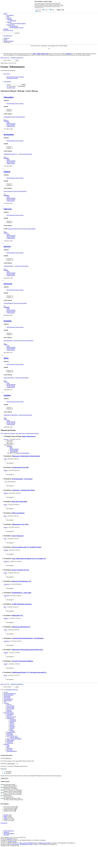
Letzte (17, 57)
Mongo (5, 675)
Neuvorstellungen (11, 732)
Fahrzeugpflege (10, 740)
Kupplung (8, 321)
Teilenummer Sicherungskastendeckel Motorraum (27, 649)
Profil (8, 122)
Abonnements (7, 696)
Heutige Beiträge (14, 26)
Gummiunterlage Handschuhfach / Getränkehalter (27, 638)
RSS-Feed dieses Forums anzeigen (15, 103)
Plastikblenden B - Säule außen (21, 592)
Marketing (39, 11)
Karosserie (8, 284)
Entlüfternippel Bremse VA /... (11, 154)
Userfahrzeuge (10, 714)
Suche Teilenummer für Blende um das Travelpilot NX (29, 558)
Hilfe (8, 16)
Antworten (12, 433)
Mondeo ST (10, 711)
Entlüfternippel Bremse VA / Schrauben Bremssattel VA (29, 672)
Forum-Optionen (7, 73)
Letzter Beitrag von (22, 433)
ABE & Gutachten (14, 737)
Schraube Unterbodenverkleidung (22, 661)
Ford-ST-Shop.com (8, 30)
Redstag (6, 470)
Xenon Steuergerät (8, 191)
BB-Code (6, 815)
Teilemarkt (6, 744)
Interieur (7, 246)
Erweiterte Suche (8, 35)
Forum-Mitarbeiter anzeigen (16, 27)
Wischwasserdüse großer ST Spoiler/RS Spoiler (26, 547)
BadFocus (6, 493)
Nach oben (15, 689)
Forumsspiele (10, 743)
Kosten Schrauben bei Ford (15, 228)
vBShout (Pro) (15, 844)
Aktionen (9, 22)
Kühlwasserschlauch (18, 513)
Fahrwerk (8, 209)
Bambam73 (6, 561)
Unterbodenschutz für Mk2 (20, 467)
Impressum (6, 832)
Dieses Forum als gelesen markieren (15, 76)
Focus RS (9, 710)
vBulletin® (9, 838)
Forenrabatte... (10, 734)
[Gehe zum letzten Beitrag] (22, 453)
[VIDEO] (6, 819)
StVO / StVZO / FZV (12, 736)
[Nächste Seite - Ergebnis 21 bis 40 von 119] (13, 57)
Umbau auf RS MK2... (9, 377)
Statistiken (53, 9)
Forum (5, 13)
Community (9, 19)
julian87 (6, 664)
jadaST (5, 573)
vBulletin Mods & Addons (44, 843)
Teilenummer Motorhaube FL (21, 627)
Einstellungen (46, 9)
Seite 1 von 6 (4, 57)
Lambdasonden (7, 117)
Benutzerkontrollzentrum (10, 693)
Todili (5, 459)
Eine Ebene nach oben (12, 78)
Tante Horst (6, 584)
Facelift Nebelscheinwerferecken (22, 604)
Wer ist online (7, 697)
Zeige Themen (12, 86)
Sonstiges (7, 395)
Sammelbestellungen (12, 751)
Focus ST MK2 (10, 706)
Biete (8, 747)
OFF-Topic (9, 715)
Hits (17, 433)
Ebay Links (9, 749)
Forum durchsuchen (7, 81)
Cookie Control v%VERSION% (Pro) (27, 843)
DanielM (6, 550)
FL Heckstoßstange (8, 303)
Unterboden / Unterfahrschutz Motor (23, 490)
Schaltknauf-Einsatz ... (9, 266)
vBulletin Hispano (12, 841)
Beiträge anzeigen (11, 123)
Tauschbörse (10, 748)
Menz (5, 516)
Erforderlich (39, 9)
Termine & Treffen (11, 717)
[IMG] (5, 817)
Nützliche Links (10, 24)
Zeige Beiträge (21, 86)
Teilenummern (10, 718)
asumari (5, 527)
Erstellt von (6, 433)
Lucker (5, 629)
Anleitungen (10, 733)
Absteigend (8, 773)
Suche (8, 745)
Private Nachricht (11, 125)
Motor (6, 358)
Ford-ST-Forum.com (9, 830)
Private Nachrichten (8, 695)
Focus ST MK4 (10, 708)
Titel (2, 433)
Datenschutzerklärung (9, 833)
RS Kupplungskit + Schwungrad (12, 340)
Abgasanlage (9, 97)
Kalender (9, 18)
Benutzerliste (13, 20)
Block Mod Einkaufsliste (19, 501)
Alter (2, 758)
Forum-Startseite (8, 700)
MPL (5, 607)
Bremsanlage (9, 134)
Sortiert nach (4, 763)
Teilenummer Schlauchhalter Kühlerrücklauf (26, 456)
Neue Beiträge (10, 15)
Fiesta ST (9, 704)
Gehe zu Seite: (7, 60)
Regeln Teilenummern (29, 436)
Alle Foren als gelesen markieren (18, 23)
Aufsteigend (8, 771)
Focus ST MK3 (10, 707)
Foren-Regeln (4, 823)
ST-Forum (6, 703)
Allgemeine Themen (9, 41)
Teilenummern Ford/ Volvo (20, 524)
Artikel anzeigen (11, 126)
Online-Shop (10, 741)
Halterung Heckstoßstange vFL (21, 581)
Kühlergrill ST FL (17, 615)
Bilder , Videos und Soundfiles (14, 738)
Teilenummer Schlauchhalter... (11, 415)
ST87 (5, 538)
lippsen (5, 504)
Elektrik (7, 172)
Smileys (6, 816)
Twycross (6, 439)
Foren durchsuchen (8, 699)
